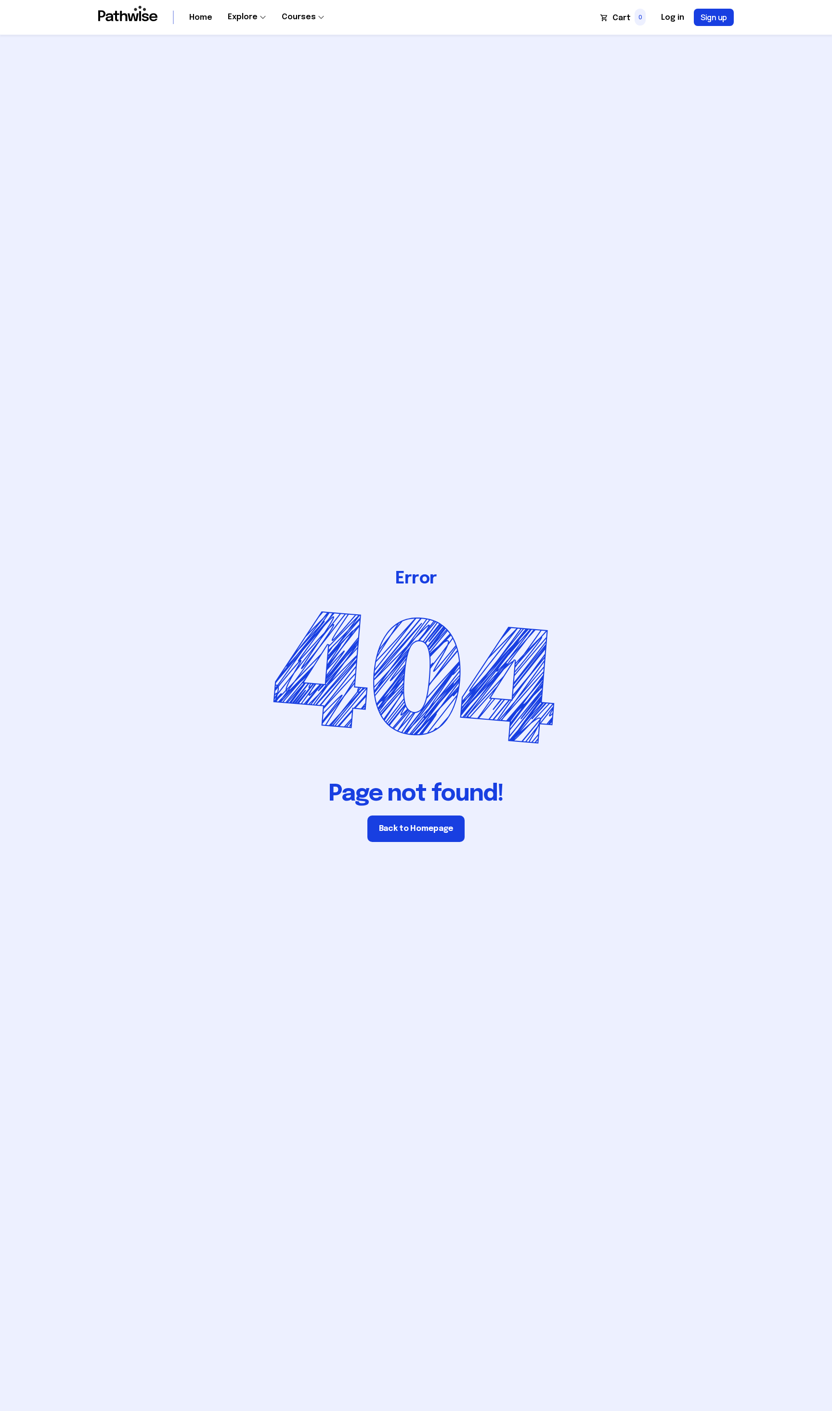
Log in (672, 17)
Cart (621, 18)
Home (200, 17)
